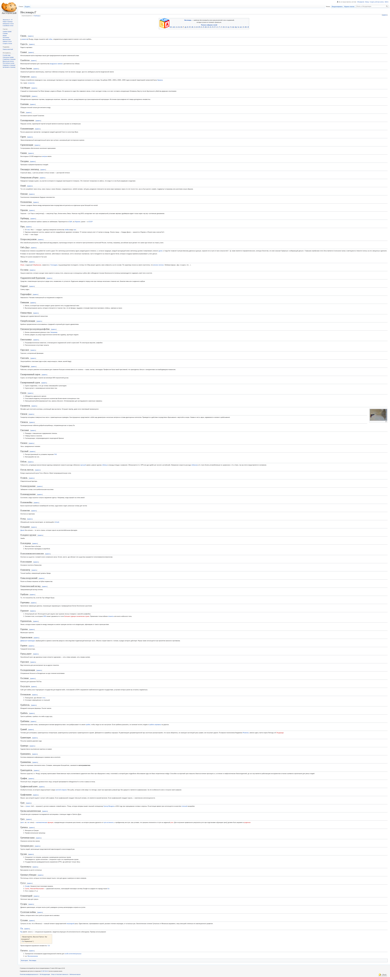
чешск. (28, 806)
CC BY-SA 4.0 (45, 971)
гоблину (104, 465)
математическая (41, 822)
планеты (111, 616)
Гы (21, 928)
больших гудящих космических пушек (76, 616)
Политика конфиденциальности (29, 974)
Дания (22, 530)
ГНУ (55, 454)
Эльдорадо (280, 732)
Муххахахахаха (33, 956)
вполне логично (158, 265)
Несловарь (187, 20)
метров (44, 156)
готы (43, 697)
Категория (24, 960)
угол (172, 822)
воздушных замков (56, 63)
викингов (25, 39)
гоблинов (194, 465)
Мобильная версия (75, 974)
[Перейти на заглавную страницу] (9, 8)
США (70, 221)
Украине (77, 221)
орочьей (83, 465)
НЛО (44, 616)
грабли (88, 724)
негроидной (70, 923)
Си (108, 888)
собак (50, 39)
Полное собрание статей (209, 25)
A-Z (174, 27)
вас (75, 229)
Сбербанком (37, 265)
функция (50, 822)
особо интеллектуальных (73, 953)
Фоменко (246, 732)
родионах (247, 822)
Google (27, 886)
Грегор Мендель (108, 806)
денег (160, 251)
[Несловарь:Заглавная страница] (164, 23)
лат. (28, 822)
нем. (28, 229)
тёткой (57, 522)
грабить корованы (155, 724)
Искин (22, 265)
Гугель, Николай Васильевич (34, 888)
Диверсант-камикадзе (27, 640)
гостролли (31, 83)
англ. (22, 822)
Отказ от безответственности (59, 974)
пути (105, 822)
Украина (160, 80)
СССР (90, 221)
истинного (110, 822)
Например (53, 332)
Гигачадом (53, 265)
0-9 (171, 27)
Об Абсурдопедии (45, 974)
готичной (184, 806)
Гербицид (36, 15)
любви (67, 229)
